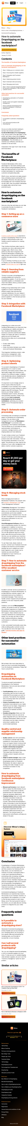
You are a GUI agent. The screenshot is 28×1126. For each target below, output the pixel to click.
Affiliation (4, 1114)
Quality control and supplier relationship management (13, 102)
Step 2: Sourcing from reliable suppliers (13, 72)
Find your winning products (8, 1051)
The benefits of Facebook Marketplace (13, 62)
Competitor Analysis (6, 1095)
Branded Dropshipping (7, 1081)
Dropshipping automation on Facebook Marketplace (13, 98)
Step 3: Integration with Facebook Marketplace (11, 76)
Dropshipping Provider (7, 1089)
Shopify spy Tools (6, 1056)
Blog (8, 28)
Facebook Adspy (5, 1059)
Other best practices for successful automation (12, 94)
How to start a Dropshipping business (11, 30)
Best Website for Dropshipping (9, 1078)
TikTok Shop (4, 1045)
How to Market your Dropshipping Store (11, 1087)
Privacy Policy (4, 1112)
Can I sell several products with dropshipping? (11, 123)
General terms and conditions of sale (10, 1109)
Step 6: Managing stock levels (11, 84)
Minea (3, 28)
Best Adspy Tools (5, 1053)
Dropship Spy (4, 1070)
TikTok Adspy (4, 1062)
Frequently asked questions (10, 115)
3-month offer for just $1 (13, 264)
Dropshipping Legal (6, 1092)
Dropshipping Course (6, 1064)
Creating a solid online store (9, 236)
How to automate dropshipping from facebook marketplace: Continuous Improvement (12, 107)
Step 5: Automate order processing (12, 81)
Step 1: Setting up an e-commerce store (13, 70)
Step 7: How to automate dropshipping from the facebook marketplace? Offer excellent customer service (14, 88)
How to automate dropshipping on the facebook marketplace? (13, 66)
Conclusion (5, 112)
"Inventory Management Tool (11, 502)
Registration (4, 1106)
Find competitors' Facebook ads (9, 1067)
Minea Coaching (5, 1048)
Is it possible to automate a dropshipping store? (13, 119)
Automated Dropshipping (8, 33)
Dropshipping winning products (9, 1097)
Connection (4, 1104)
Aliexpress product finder (7, 1072)
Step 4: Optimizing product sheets (12, 79)
